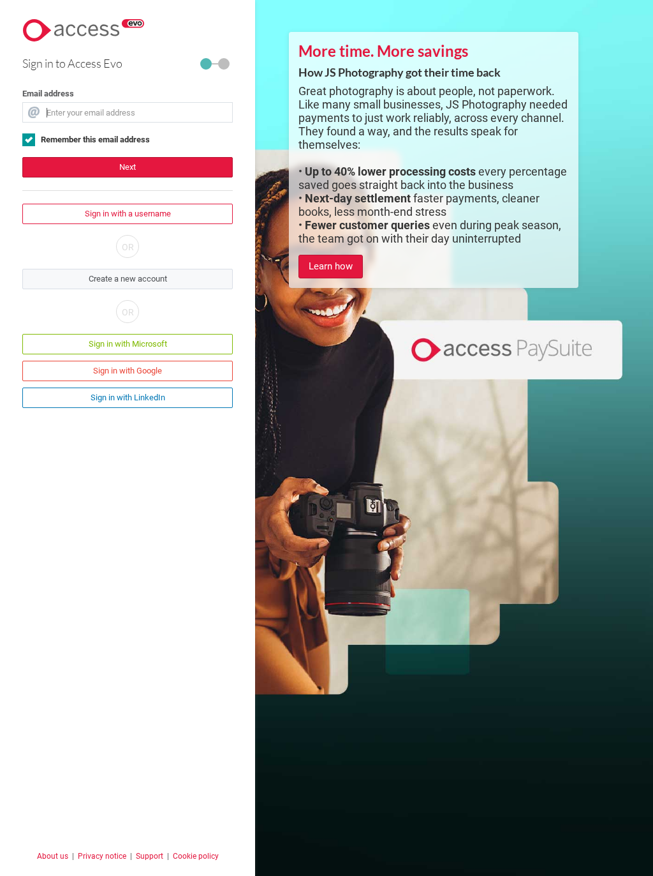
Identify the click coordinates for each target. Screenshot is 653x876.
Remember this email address (95, 139)
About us (52, 856)
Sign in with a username (128, 213)
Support (149, 856)
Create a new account (128, 278)
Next (127, 167)
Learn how (331, 266)
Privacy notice (102, 856)
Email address (48, 93)
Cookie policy (196, 856)
